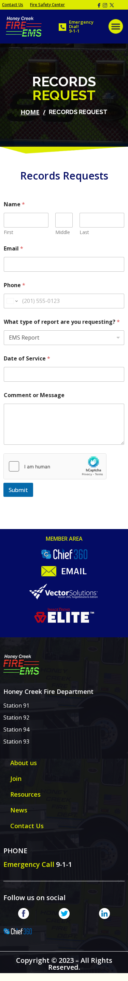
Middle (62, 232)
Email (13, 248)
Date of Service (27, 358)
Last (84, 232)
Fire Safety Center (47, 5)
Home (30, 112)
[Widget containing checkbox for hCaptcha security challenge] (54, 466)
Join (16, 778)
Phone (14, 285)
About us (23, 763)
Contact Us (12, 5)
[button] (115, 26)
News (18, 810)
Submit (18, 490)
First (8, 232)
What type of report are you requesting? (62, 322)
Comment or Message (34, 395)
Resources (25, 794)
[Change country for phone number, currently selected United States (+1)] (12, 301)
